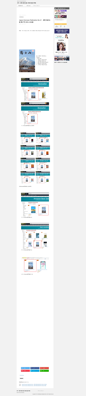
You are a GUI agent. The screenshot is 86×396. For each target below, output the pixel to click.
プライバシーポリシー (36, 5)
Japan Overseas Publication (20, 392)
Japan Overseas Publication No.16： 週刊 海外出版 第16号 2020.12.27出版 (34, 384)
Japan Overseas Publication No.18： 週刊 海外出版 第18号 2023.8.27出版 (34, 385)
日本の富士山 (22, 375)
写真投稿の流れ (20, 5)
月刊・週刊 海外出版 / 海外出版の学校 (26, 3)
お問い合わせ (29, 5)
